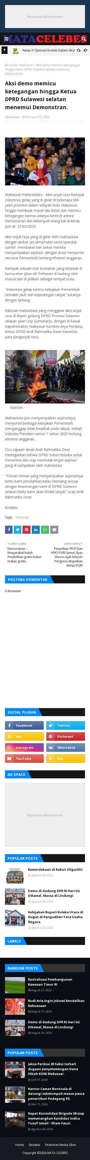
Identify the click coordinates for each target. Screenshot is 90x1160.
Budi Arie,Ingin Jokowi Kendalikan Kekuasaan (56, 1003)
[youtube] (24, 758)
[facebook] (24, 725)
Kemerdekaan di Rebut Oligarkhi (55, 869)
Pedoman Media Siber (60, 1145)
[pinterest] (65, 736)
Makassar (26, 65)
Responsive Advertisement (45, 16)
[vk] (65, 747)
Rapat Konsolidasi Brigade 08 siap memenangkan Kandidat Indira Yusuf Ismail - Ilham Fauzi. (56, 1118)
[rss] (24, 736)
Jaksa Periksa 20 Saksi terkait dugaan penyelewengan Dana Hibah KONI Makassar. (53, 1069)
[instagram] (24, 747)
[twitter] (65, 725)
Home (19, 1145)
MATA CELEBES (57, 1153)
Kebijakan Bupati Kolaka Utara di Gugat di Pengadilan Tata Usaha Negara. (55, 917)
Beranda (11, 65)
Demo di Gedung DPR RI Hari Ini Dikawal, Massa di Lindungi (54, 893)
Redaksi (14, 117)
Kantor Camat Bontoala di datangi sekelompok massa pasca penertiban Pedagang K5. (56, 1093)
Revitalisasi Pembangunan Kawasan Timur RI (50, 982)
